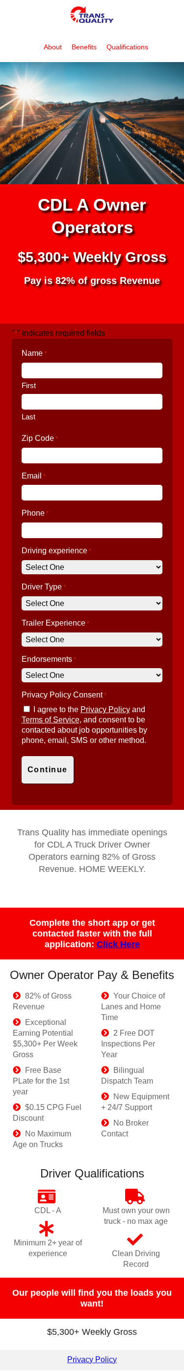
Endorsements (49, 659)
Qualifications (127, 47)
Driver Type (44, 587)
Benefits (85, 47)
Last (28, 417)
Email (34, 476)
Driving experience (56, 550)
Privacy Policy (105, 709)
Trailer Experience (55, 623)
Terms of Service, (51, 720)
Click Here (118, 944)
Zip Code (40, 438)
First (29, 385)
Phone (35, 513)
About (54, 47)
